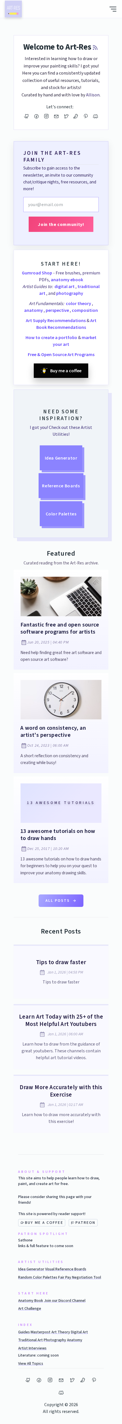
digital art (64, 286)
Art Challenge (29, 1308)
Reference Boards (61, 485)
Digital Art (79, 1332)
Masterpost (41, 1332)
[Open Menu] (113, 9)
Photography (55, 1340)
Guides (24, 1332)
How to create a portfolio (52, 337)
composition (85, 310)
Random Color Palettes (37, 1277)
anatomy (34, 310)
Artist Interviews (32, 1348)
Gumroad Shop (37, 273)
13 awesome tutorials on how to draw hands (57, 834)
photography (69, 293)
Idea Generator (61, 458)
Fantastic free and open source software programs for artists (59, 628)
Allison (93, 95)
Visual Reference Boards (65, 1269)
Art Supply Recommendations (56, 320)
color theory (79, 303)
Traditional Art (30, 1340)
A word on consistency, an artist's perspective (53, 731)
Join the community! (61, 224)
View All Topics (30, 1363)
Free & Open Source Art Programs (61, 354)
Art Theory (60, 1332)
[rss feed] (95, 48)
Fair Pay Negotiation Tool (79, 1277)
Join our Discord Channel (64, 1301)
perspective (58, 310)
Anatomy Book (30, 1301)
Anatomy (74, 1340)
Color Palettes (61, 514)
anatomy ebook (67, 279)
